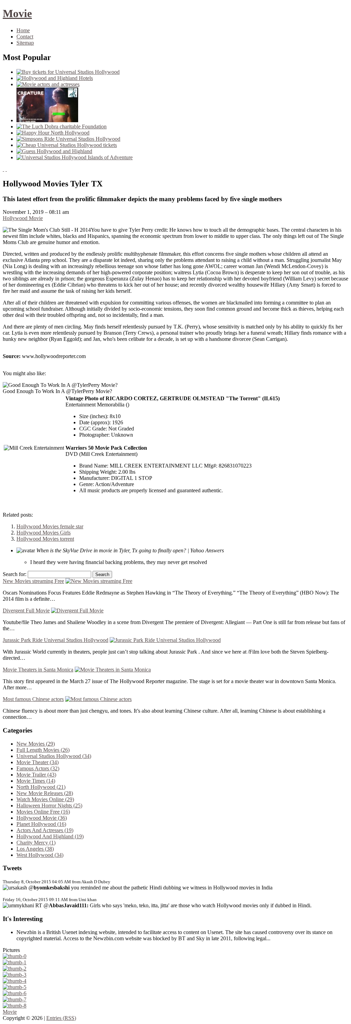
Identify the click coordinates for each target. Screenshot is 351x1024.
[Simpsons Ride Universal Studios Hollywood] (68, 139)
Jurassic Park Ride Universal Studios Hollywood (55, 640)
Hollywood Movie (23, 218)
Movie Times (35, 781)
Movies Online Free (43, 812)
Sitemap (25, 43)
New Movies (35, 744)
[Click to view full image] (14, 956)
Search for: (14, 574)
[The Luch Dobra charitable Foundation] (61, 126)
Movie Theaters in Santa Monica (38, 669)
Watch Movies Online (45, 799)
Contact (24, 36)
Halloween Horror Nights (49, 805)
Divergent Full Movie (26, 610)
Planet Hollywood (41, 824)
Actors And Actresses (44, 830)
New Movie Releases (44, 793)
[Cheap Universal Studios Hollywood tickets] (66, 145)
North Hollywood (40, 787)
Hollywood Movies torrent (45, 539)
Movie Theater (37, 762)
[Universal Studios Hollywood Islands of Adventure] (74, 157)
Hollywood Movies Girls (43, 533)
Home (23, 30)
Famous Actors (37, 768)
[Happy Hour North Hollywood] (52, 133)
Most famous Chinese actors (33, 699)
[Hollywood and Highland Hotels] (54, 78)
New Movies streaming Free (33, 581)
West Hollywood (39, 855)
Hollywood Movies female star (49, 526)
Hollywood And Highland (50, 836)
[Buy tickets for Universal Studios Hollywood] (68, 72)
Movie (17, 13)
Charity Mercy (36, 842)
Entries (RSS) (61, 1018)
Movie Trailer (36, 775)
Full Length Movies (43, 750)
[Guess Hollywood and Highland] (54, 151)
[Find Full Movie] (47, 120)
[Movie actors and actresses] (48, 84)
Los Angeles (35, 849)
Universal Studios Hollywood (53, 756)
